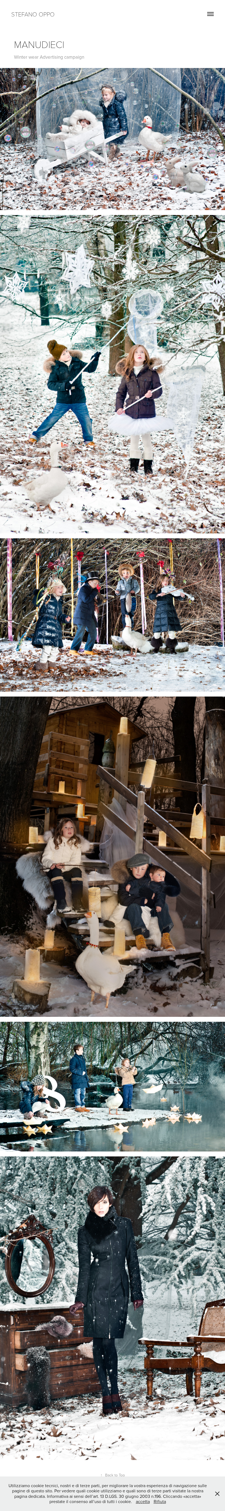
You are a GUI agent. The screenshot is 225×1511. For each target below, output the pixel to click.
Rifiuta (160, 1501)
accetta (143, 1501)
